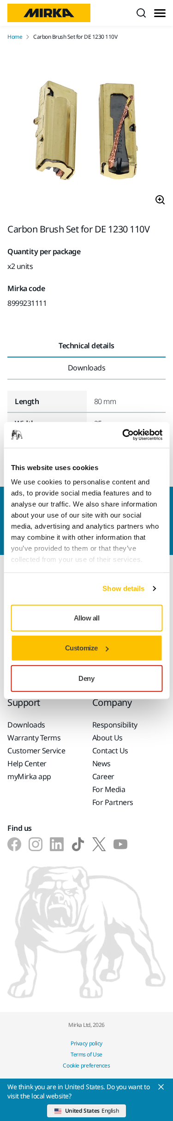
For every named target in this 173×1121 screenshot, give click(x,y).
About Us (107, 738)
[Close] (161, 1086)
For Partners (112, 802)
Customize (81, 648)
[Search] (141, 12)
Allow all (87, 617)
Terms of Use (86, 1054)
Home (14, 37)
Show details (123, 588)
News (101, 763)
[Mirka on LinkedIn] (57, 844)
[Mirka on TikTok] (78, 844)
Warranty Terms (33, 738)
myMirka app (29, 776)
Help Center (27, 763)
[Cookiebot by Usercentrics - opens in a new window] (123, 435)
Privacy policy (86, 1043)
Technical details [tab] (86, 345)
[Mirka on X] (99, 844)
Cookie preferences (86, 1065)
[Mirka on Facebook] (14, 844)
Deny (86, 678)
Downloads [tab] (87, 368)
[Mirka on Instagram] (35, 844)
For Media (108, 789)
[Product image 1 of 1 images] (86, 132)
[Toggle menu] (160, 13)
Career (103, 776)
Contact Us (110, 750)
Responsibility (114, 725)
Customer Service (36, 750)
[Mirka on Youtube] (120, 844)
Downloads (26, 725)
